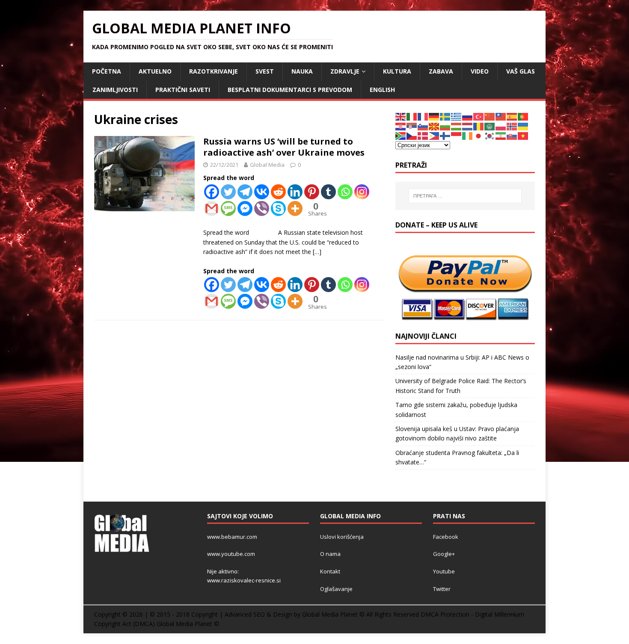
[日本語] (478, 135)
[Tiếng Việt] (523, 135)
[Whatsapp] (345, 191)
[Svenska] (445, 116)
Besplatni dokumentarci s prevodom (290, 90)
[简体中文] (489, 116)
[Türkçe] (478, 116)
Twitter (442, 589)
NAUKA (302, 71)
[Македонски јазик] (434, 126)
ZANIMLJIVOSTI (115, 90)
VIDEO (480, 71)
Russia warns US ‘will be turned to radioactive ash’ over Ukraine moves (284, 147)
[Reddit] (278, 191)
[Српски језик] (412, 126)
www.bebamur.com (232, 537)
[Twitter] (228, 191)
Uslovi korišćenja (342, 537)
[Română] (478, 126)
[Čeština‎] (412, 135)
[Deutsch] (434, 116)
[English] (400, 116)
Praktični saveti (182, 90)
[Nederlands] (467, 126)
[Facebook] (211, 191)
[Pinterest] (311, 191)
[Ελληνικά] (456, 116)
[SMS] (228, 208)
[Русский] (467, 116)
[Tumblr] (328, 191)
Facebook (445, 537)
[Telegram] (244, 191)
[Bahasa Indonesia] (456, 135)
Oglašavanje (336, 589)
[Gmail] (211, 208)
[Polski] (501, 126)
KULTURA (397, 71)
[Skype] (278, 208)
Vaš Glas (520, 71)
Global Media (267, 164)
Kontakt (330, 571)
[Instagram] (361, 191)
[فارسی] (501, 135)
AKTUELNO (155, 71)
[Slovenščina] (423, 126)
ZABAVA (441, 71)
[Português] (523, 116)
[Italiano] (412, 116)
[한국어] (489, 135)
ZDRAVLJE (344, 71)
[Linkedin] (295, 191)
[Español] (512, 116)
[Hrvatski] (400, 126)
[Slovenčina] (512, 135)
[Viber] (261, 208)
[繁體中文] (501, 116)
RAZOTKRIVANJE (213, 71)
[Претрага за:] (465, 196)
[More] (295, 208)
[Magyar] (456, 126)
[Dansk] (423, 135)
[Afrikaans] (400, 135)
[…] (317, 252)
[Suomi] (445, 135)
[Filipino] (434, 135)
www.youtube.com (231, 554)
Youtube (444, 571)
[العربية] (489, 126)
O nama (330, 554)
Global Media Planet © (188, 624)
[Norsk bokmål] (512, 126)
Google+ (444, 554)
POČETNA (106, 71)
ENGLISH (382, 90)
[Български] (445, 126)
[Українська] (523, 126)
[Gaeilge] (467, 135)
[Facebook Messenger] (244, 208)
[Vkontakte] (261, 191)
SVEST (264, 71)
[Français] (423, 116)
